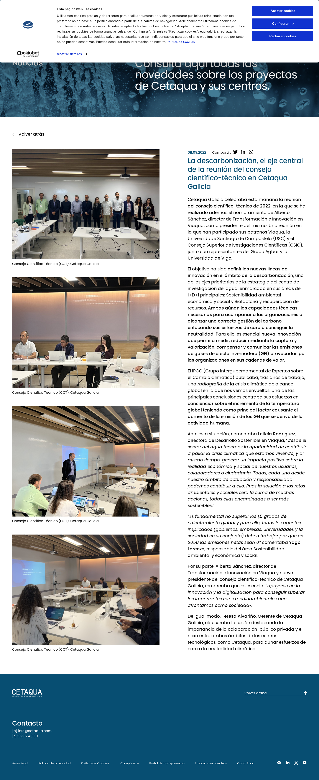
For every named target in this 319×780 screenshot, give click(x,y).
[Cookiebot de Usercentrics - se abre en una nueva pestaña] (28, 54)
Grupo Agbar (265, 251)
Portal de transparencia (166, 763)
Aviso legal (20, 763)
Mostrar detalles (69, 54)
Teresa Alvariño (239, 616)
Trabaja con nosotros (211, 763)
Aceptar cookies (283, 11)
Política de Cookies (181, 42)
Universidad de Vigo (209, 258)
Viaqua (196, 225)
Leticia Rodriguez (276, 434)
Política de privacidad (54, 763)
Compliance (129, 763)
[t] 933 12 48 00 (25, 736)
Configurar (280, 23)
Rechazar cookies (282, 36)
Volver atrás (31, 134)
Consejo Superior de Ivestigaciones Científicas (237, 245)
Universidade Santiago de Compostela (230, 238)
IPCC (197, 371)
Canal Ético (245, 763)
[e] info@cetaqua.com (31, 730)
